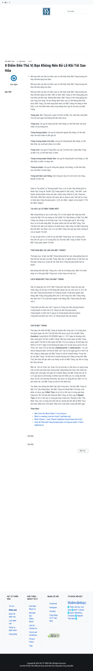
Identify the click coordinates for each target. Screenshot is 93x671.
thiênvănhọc (77, 602)
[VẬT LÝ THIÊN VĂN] (46, 11)
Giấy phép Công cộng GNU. (64, 666)
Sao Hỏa (30, 436)
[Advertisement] (46, 36)
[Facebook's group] (45, 659)
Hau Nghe (14, 84)
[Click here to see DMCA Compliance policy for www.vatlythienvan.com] (53, 635)
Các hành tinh (10, 61)
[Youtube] (51, 659)
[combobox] (75, 11)
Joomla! (22, 666)
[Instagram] (48, 659)
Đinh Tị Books (79, 610)
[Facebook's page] (42, 659)
